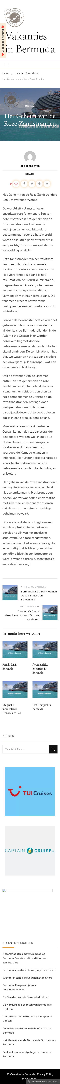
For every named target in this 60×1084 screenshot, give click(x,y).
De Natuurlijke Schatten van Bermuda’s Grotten (27, 1007)
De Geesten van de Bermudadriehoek (25, 997)
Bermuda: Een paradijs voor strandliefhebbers (19, 987)
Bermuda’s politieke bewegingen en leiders (29, 970)
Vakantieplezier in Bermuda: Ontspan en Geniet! (27, 1019)
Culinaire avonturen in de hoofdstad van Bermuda (27, 1031)
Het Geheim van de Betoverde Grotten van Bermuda (29, 1043)
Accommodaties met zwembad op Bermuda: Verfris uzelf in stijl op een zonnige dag (24, 958)
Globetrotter (30, 166)
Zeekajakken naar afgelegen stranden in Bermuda (27, 1054)
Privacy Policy (45, 1074)
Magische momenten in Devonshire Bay (11, 709)
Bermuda (30, 106)
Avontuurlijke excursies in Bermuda (40, 668)
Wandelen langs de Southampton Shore (27, 978)
